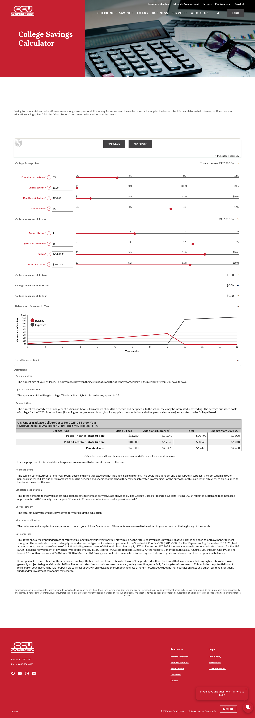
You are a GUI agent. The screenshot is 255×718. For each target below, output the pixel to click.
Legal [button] (212, 649)
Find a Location (177, 668)
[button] (127, 163)
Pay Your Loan (223, 3)
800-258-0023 (26, 664)
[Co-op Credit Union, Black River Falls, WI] (22, 11)
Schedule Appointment (186, 3)
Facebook (13, 673)
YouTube (20, 673)
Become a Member (158, 3)
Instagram (27, 673)
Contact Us (176, 674)
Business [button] (160, 13)
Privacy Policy (215, 656)
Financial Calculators (180, 662)
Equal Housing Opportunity (203, 711)
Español (239, 4)
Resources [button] (177, 649)
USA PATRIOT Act (217, 668)
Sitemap (14, 711)
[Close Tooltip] (246, 688)
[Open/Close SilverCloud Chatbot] (248, 707)
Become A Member (179, 656)
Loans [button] (142, 13)
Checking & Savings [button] (115, 13)
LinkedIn (34, 673)
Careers (207, 3)
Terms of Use (215, 662)
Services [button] (180, 13)
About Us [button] (200, 13)
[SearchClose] (218, 12)
